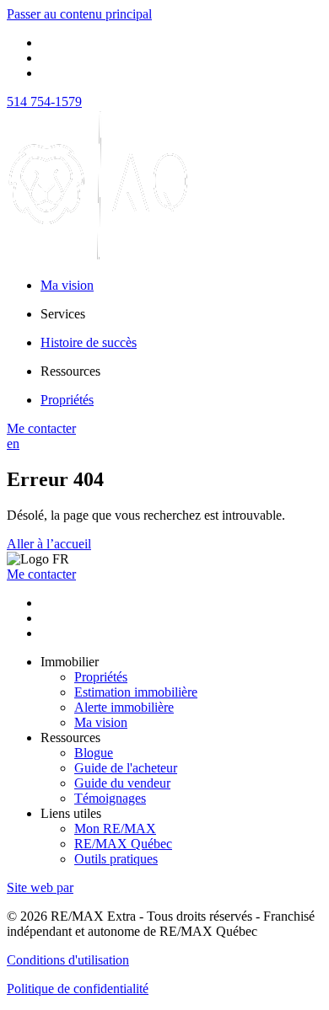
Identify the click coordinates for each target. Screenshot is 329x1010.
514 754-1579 (44, 101)
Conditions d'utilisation (68, 960)
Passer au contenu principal (79, 14)
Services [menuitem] (62, 314)
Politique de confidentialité (77, 988)
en (13, 443)
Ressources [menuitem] (70, 371)
